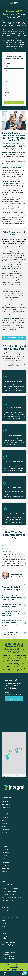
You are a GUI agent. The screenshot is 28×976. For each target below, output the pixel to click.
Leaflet (4, 775)
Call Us (4, 973)
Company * (7, 78)
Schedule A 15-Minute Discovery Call (14, 338)
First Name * (7, 63)
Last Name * (7, 71)
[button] (8, 758)
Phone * (6, 92)
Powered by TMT (14, 966)
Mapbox (9, 776)
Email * (6, 85)
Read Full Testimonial (2, 568)
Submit (14, 102)
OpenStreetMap (14, 775)
